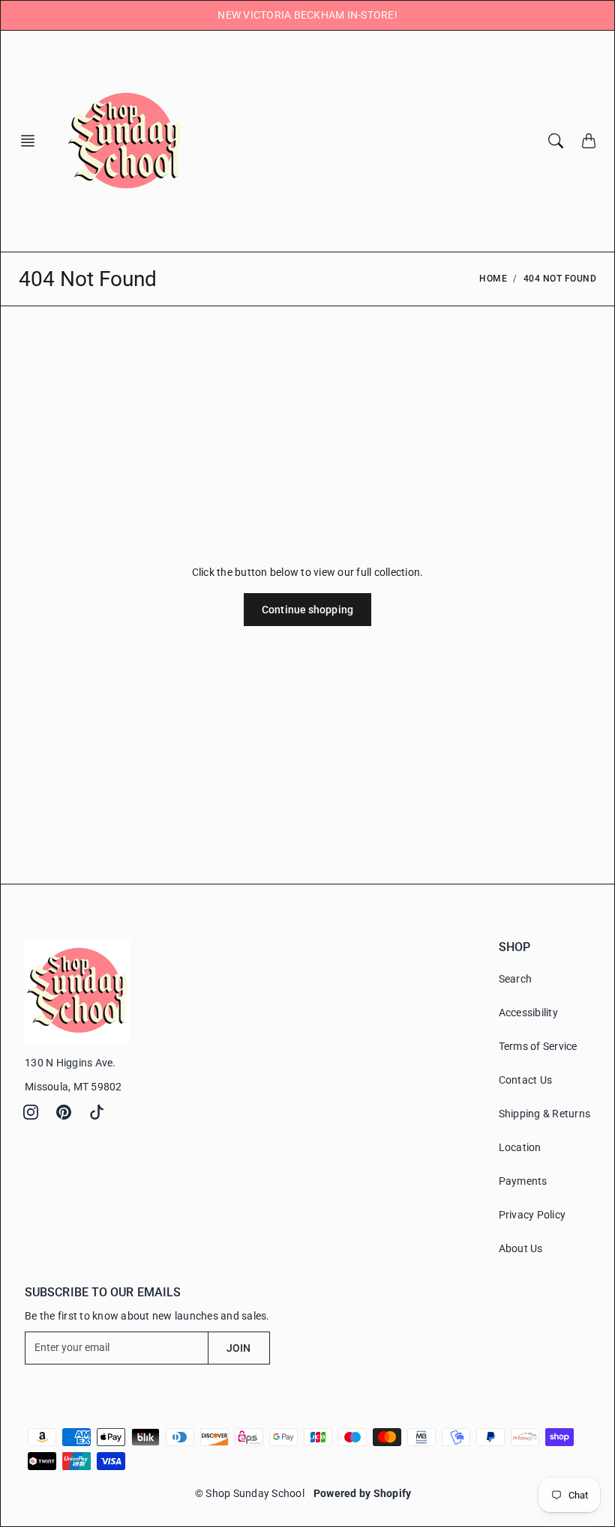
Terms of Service (538, 1046)
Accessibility (528, 1012)
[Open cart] (588, 140)
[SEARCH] (555, 140)
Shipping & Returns (545, 1114)
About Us (521, 1248)
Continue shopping (307, 610)
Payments (523, 1181)
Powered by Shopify (363, 1493)
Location (520, 1147)
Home (493, 278)
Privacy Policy (532, 1215)
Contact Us (526, 1080)
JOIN (238, 1348)
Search (515, 979)
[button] (32, 141)
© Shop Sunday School (249, 1493)
